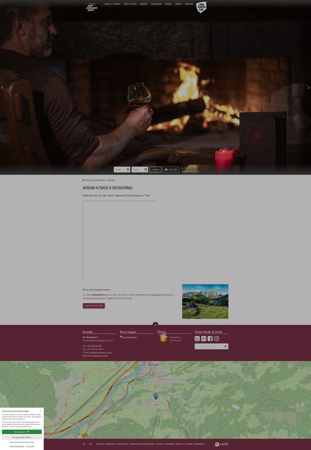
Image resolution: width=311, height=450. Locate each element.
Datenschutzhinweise (17, 446)
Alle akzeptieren (20, 432)
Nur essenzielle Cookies (22, 437)
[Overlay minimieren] (40, 411)
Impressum (30, 446)
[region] (22, 421)
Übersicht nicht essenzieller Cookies (22, 442)
